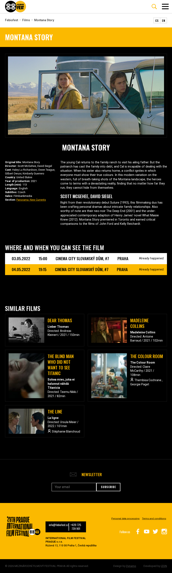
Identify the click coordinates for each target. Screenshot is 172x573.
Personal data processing (125, 518)
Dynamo (131, 566)
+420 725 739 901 (75, 527)
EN (163, 20)
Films (26, 20)
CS (157, 20)
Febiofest (11, 20)
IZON (164, 566)
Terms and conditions (154, 518)
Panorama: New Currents (31, 199)
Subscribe (108, 487)
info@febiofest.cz (59, 525)
